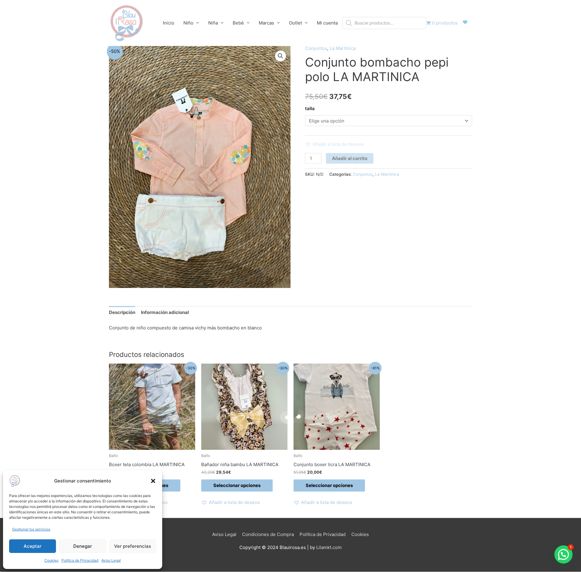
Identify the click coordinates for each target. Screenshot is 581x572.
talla (310, 108)
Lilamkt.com (329, 547)
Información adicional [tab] (165, 312)
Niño (188, 23)
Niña (213, 23)
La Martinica (343, 48)
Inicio (168, 23)
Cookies (51, 560)
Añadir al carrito (349, 158)
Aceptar (32, 546)
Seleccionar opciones (237, 485)
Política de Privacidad (79, 560)
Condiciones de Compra (268, 534)
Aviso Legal (111, 560)
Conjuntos (316, 48)
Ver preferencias (132, 546)
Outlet (295, 23)
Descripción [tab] (122, 312)
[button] (153, 481)
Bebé (238, 23)
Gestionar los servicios (31, 529)
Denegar (82, 546)
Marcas (266, 23)
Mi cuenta (327, 23)
